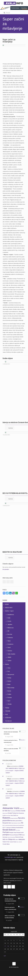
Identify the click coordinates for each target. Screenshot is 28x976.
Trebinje (7, 707)
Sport (8, 701)
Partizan (6, 832)
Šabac (9, 641)
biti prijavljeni (6, 569)
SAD (4, 839)
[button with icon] (4, 581)
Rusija (21, 837)
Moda (8, 684)
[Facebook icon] (12, 970)
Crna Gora (13, 810)
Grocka (9, 621)
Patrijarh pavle (20, 832)
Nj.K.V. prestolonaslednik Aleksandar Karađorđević (13, 825)
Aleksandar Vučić (11, 808)
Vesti (6, 714)
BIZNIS (7, 604)
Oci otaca (18, 830)
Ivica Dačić (13, 815)
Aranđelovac (10, 614)
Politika (9, 694)
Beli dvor (8, 811)
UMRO (16, 839)
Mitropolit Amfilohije (14, 818)
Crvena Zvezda (20, 811)
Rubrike (7, 664)
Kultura (9, 681)
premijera (6, 835)
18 (8, 946)
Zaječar (9, 660)
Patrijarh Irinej (12, 832)
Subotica (9, 650)
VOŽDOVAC (8, 717)
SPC (7, 839)
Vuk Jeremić (19, 841)
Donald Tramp (12, 813)
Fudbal (4, 815)
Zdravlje (9, 704)
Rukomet (17, 837)
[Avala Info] (14, 3)
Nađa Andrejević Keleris (16, 823)
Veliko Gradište (11, 654)
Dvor (8, 671)
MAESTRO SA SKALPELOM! (12, 552)
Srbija (10, 839)
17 (5, 946)
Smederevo (10, 644)
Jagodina (9, 624)
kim (17, 815)
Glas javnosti (10, 674)
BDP (4, 810)
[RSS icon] (15, 970)
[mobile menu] (26, 3)
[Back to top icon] (14, 963)
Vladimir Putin (6, 841)
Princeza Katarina (13, 835)
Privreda (9, 697)
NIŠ (8, 631)
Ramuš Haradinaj (11, 837)
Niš (22, 823)
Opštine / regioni (9, 611)
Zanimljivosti (8, 721)
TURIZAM (7, 711)
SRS (14, 839)
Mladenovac (10, 627)
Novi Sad (9, 634)
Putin (20, 835)
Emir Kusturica (20, 813)
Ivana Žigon (8, 815)
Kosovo (6, 817)
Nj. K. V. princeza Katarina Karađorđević (13, 827)
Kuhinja (9, 678)
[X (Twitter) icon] (14, 970)
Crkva (8, 668)
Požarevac (10, 637)
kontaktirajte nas (10, 857)
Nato (10, 823)
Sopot (9, 647)
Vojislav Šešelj (13, 841)
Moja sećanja (10, 687)
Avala (8, 618)
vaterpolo (21, 839)
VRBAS (9, 657)
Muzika (9, 691)
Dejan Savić (5, 813)
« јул (5, 955)
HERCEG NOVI (8, 607)
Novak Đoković (9, 830)
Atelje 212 (22, 808)
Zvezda (4, 844)
